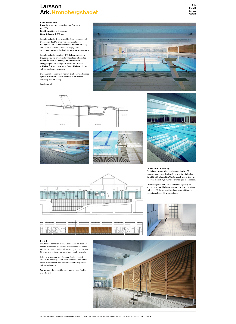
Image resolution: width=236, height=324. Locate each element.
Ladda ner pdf (46, 84)
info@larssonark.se (110, 316)
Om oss (192, 11)
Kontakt (192, 14)
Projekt (192, 8)
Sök (194, 5)
